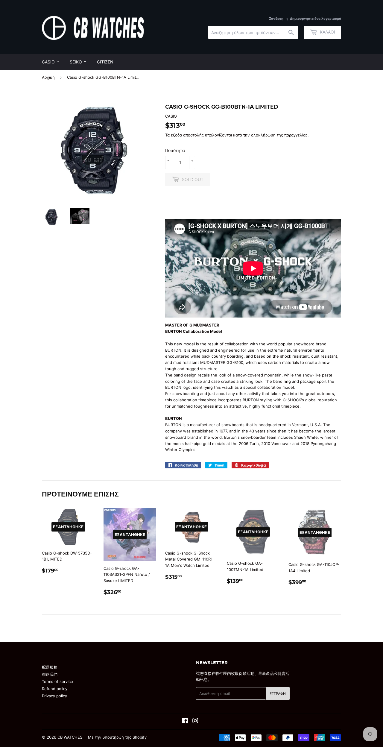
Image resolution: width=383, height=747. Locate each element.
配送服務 (49, 667)
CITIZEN (105, 61)
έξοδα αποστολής (187, 135)
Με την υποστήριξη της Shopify (117, 737)
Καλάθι (327, 31)
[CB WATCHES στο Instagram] (195, 721)
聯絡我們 (49, 674)
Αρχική (48, 77)
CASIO (49, 61)
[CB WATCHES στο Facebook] (185, 721)
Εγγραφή (278, 693)
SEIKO (76, 61)
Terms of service (57, 681)
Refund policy (54, 688)
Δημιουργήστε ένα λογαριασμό (315, 18)
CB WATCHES (69, 737)
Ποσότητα (175, 150)
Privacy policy (54, 695)
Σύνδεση (276, 18)
